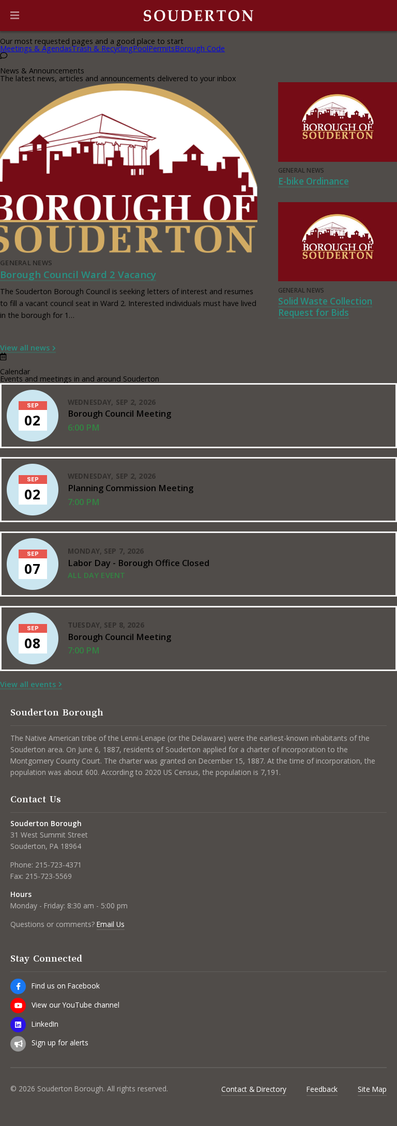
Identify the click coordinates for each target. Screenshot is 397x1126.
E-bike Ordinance (313, 181)
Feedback (322, 1089)
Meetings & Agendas (36, 48)
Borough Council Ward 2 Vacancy (78, 274)
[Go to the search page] (380, 15)
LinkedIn (45, 1024)
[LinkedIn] (18, 1024)
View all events (28, 684)
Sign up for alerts (60, 1042)
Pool (140, 48)
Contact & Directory (253, 1089)
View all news (25, 348)
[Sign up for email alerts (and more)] (18, 1044)
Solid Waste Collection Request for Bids (325, 306)
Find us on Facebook (66, 986)
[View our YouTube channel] (18, 1005)
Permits (161, 48)
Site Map (372, 1089)
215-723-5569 (48, 876)
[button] (14, 15)
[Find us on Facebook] (18, 986)
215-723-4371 (58, 865)
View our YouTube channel (75, 1005)
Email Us (111, 924)
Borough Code (200, 48)
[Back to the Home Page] (198, 15)
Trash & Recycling (102, 48)
